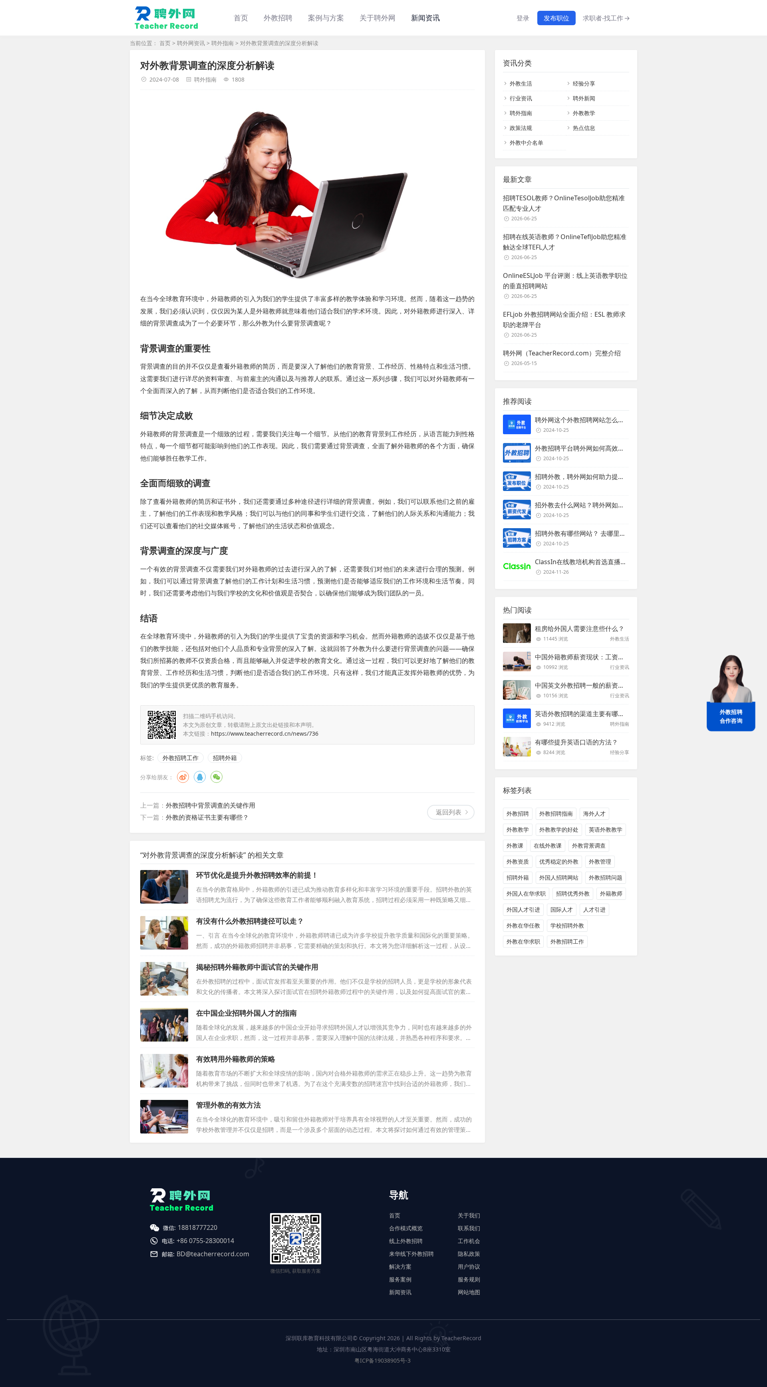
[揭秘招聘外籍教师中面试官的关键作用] (164, 979)
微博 (183, 777)
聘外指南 (222, 43)
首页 (241, 17)
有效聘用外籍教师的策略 (235, 1059)
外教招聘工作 (181, 758)
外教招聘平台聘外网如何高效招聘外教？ (592, 448)
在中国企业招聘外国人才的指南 (246, 1013)
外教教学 (584, 113)
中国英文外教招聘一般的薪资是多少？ (589, 685)
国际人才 (561, 909)
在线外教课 (548, 845)
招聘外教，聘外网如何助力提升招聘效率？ (595, 476)
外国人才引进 (523, 909)
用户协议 (469, 1266)
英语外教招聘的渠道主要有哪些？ (583, 713)
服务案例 (400, 1279)
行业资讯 (521, 98)
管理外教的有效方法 (228, 1105)
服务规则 (469, 1279)
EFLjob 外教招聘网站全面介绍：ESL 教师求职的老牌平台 (564, 319)
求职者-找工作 (606, 18)
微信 (217, 777)
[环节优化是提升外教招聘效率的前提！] (164, 887)
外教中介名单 (526, 142)
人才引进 (594, 909)
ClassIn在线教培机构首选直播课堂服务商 (593, 561)
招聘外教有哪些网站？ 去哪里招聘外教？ (593, 533)
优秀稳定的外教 (558, 861)
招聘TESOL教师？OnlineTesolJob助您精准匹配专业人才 (564, 203)
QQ (200, 777)
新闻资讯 (425, 17)
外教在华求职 (523, 941)
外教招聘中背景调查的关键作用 (210, 805)
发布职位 (556, 18)
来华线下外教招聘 (411, 1253)
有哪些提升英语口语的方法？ (576, 742)
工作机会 (469, 1241)
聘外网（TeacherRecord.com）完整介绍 (562, 353)
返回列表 (448, 812)
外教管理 (600, 861)
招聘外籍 (225, 758)
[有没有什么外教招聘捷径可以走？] (164, 933)
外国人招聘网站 (558, 877)
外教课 (515, 845)
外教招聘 (518, 813)
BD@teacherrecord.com (213, 1253)
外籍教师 (611, 893)
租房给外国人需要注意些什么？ (579, 628)
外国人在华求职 (526, 893)
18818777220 (197, 1227)
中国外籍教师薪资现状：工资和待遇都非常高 (599, 657)
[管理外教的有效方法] (164, 1117)
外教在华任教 (523, 925)
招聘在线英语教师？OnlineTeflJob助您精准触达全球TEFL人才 (564, 241)
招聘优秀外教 (573, 893)
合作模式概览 (406, 1228)
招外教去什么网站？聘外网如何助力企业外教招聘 (605, 505)
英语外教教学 (605, 829)
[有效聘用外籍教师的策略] (164, 1071)
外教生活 (521, 83)
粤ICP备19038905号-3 (382, 1360)
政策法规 (521, 128)
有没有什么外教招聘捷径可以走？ (250, 921)
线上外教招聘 (406, 1241)
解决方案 (400, 1266)
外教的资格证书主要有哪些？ (207, 817)
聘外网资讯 (191, 43)
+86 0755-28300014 (205, 1240)
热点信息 (584, 128)
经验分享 (584, 83)
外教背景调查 (589, 845)
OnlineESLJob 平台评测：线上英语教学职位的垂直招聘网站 (565, 280)
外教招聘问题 (605, 877)
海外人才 (594, 813)
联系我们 (469, 1228)
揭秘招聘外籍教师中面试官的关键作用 (257, 967)
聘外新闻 (584, 98)
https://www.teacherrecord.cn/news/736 (264, 733)
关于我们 (469, 1215)
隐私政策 (469, 1253)
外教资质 (518, 861)
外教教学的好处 (558, 829)
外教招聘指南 (556, 813)
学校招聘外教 (567, 925)
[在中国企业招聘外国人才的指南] (164, 1025)
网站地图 (469, 1292)
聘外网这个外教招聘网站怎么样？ (583, 419)
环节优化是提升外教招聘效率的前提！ (257, 875)
